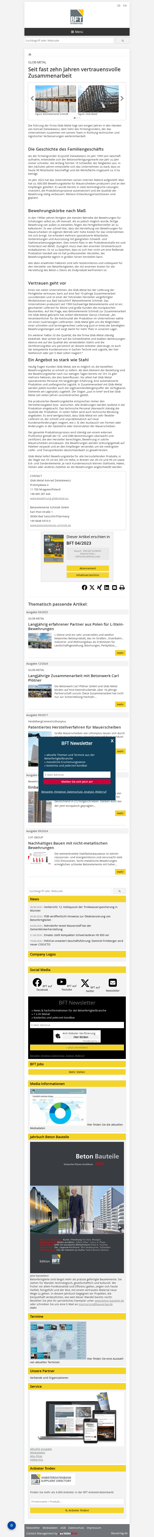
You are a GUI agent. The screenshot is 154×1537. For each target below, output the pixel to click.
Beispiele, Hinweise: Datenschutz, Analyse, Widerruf (73, 791)
